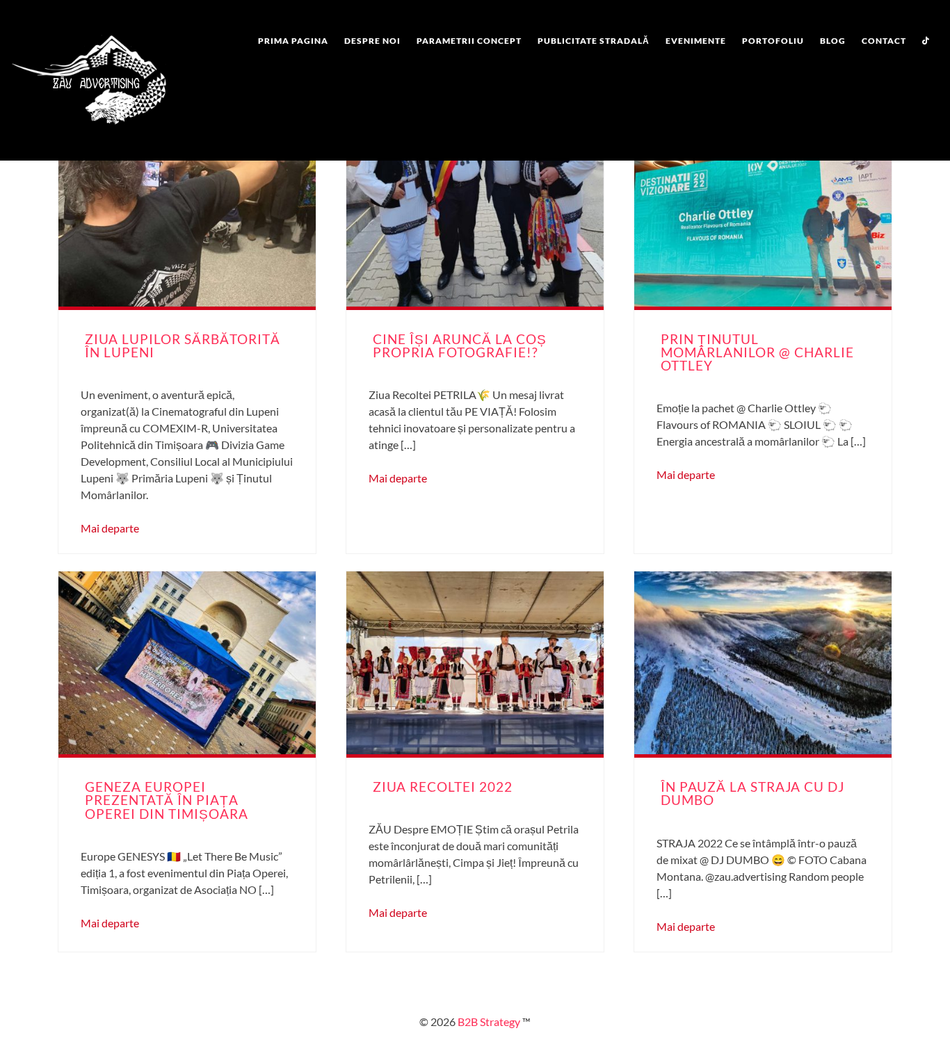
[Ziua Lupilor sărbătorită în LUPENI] (187, 215)
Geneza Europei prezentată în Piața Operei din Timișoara (166, 800)
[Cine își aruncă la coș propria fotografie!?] (475, 215)
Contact (884, 40)
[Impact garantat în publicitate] (89, 135)
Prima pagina (293, 40)
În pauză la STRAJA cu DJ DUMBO (752, 793)
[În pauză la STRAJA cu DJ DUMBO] (763, 662)
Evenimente (696, 40)
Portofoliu (773, 40)
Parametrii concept (469, 40)
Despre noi (372, 40)
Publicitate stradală (594, 40)
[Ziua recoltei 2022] (475, 662)
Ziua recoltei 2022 (443, 787)
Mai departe (110, 528)
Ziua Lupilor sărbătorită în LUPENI (182, 345)
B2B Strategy (488, 1021)
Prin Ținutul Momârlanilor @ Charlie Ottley (757, 352)
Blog (833, 40)
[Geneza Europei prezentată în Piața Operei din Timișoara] (187, 662)
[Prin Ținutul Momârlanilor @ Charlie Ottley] (763, 215)
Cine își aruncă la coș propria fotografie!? (460, 345)
